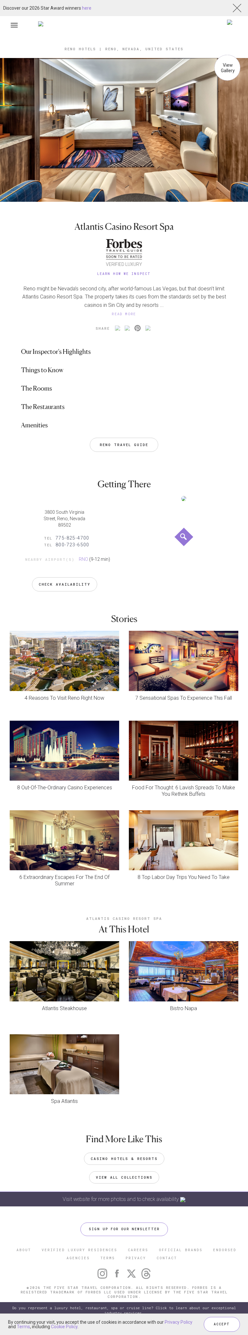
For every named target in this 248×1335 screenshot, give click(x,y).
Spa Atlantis (64, 1101)
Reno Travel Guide (124, 444)
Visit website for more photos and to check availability (121, 1199)
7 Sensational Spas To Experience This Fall (183, 698)
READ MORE (124, 313)
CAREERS (138, 1249)
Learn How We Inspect (124, 274)
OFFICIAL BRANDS (180, 1249)
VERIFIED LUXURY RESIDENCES (79, 1249)
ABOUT (23, 1249)
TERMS (107, 1257)
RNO (83, 559)
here (86, 8)
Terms (23, 1326)
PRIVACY (136, 1257)
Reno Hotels (80, 48)
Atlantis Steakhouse (64, 1008)
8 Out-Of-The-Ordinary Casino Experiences (64, 787)
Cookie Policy (64, 1326)
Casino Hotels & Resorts (124, 1158)
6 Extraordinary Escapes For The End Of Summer (64, 880)
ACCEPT (222, 1324)
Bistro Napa (183, 1008)
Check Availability (64, 584)
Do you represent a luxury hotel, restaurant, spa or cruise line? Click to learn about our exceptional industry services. (124, 1310)
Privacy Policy (178, 1322)
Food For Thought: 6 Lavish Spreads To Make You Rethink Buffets (183, 790)
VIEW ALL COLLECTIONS (124, 1177)
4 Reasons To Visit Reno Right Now (64, 698)
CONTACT (167, 1257)
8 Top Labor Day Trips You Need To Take (184, 877)
